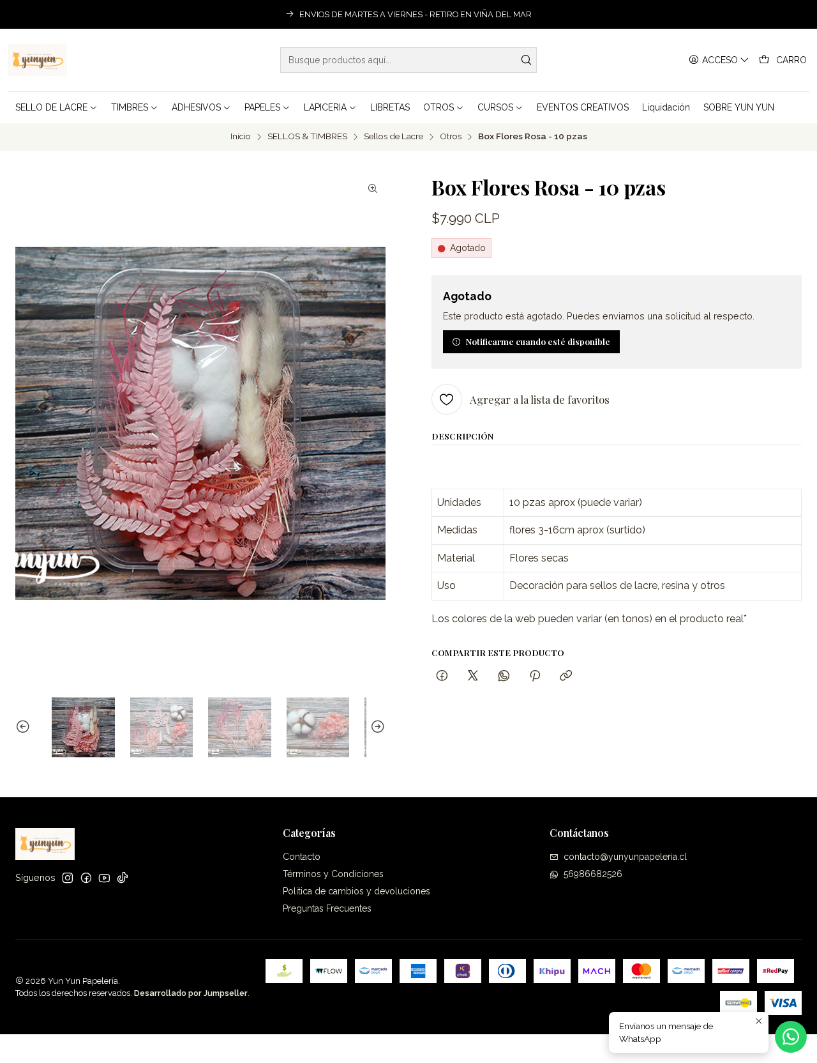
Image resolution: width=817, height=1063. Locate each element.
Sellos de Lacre (393, 136)
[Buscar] (526, 60)
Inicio (240, 136)
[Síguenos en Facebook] (86, 877)
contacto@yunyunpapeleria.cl (625, 857)
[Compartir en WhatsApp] (503, 676)
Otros (450, 136)
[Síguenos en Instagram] (67, 877)
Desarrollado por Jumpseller (191, 993)
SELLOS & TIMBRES (307, 136)
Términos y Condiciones (333, 874)
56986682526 (593, 874)
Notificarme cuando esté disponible (538, 341)
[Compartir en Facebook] (442, 676)
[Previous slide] (24, 727)
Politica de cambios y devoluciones (356, 891)
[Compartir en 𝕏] (473, 676)
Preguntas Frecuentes (327, 908)
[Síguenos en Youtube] (104, 877)
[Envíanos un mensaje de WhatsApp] (791, 1037)
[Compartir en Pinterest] (535, 676)
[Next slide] (376, 727)
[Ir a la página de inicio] (37, 60)
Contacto (301, 857)
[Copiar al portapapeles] (565, 676)
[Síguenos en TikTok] (122, 877)
